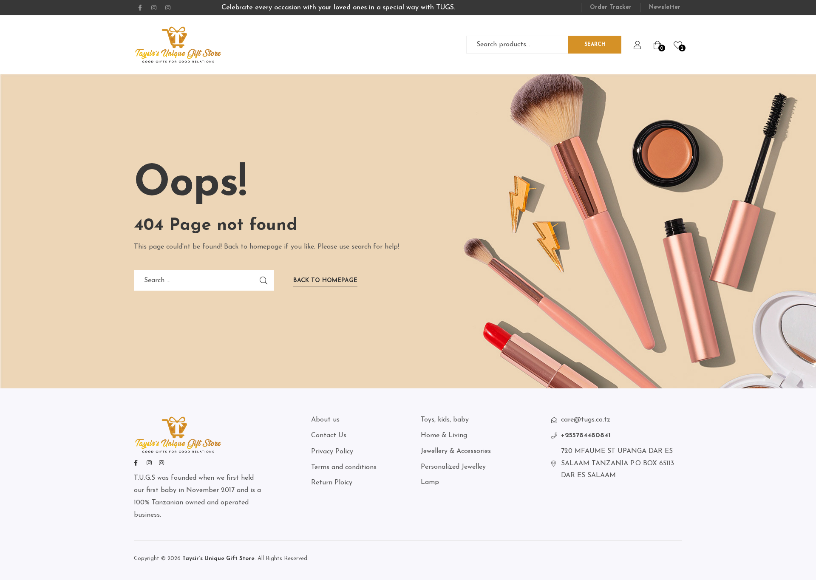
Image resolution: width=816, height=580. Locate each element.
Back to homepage (325, 280)
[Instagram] (154, 8)
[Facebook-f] (140, 8)
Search (595, 44)
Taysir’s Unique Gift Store (218, 558)
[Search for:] (204, 280)
